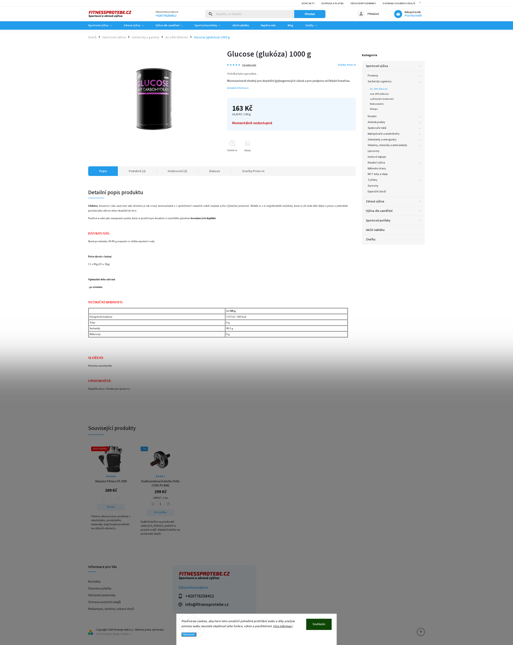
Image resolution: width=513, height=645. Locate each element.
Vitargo (374, 109)
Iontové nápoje (377, 157)
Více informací (282, 626)
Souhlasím (319, 624)
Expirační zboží (377, 192)
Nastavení (189, 634)
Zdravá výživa (375, 201)
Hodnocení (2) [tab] (177, 171)
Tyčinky (372, 180)
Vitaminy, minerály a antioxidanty (387, 145)
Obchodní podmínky (363, 3)
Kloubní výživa (376, 163)
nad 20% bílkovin (379, 94)
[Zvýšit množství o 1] (168, 504)
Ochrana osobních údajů (399, 3)
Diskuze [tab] (214, 171)
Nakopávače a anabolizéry (384, 134)
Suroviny (373, 186)
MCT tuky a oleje (378, 174)
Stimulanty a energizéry (382, 140)
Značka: (347, 65)
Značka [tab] (253, 171)
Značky (371, 239)
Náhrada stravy (377, 169)
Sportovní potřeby (378, 220)
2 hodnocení (249, 65)
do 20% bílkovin (379, 89)
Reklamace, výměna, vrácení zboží (111, 609)
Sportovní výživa (377, 66)
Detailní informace (238, 88)
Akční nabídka (375, 230)
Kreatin (372, 116)
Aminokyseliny (376, 122)
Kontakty (308, 3)
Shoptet (108, 634)
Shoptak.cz (125, 634)
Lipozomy (374, 151)
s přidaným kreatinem (382, 99)
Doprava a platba (332, 3)
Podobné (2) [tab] (137, 171)
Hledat (310, 14)
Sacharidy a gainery (380, 81)
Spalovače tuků (377, 128)
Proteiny (373, 76)
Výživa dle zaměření (379, 211)
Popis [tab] (103, 171)
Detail (111, 507)
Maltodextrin (377, 104)
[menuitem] (103, 25)
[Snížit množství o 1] (153, 504)
